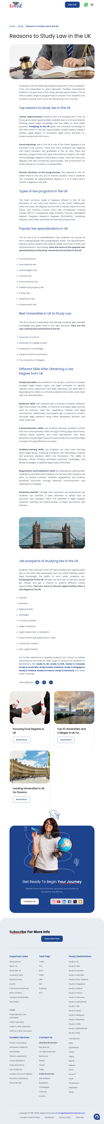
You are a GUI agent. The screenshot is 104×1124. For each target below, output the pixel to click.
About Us (13, 966)
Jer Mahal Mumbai (47, 1051)
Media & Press (16, 979)
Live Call (72, 4)
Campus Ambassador (19, 997)
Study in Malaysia (76, 1015)
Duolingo (43, 988)
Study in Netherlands (78, 1028)
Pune (71, 1069)
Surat (71, 1078)
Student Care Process (30, 1117)
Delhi (71, 1043)
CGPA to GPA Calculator (20, 1026)
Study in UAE (74, 1006)
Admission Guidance (19, 1047)
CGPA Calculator (17, 1022)
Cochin (42, 1096)
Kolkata (72, 1065)
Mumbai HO (44, 1047)
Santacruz (43, 1056)
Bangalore (43, 1083)
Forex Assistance (17, 1065)
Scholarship (15, 1051)
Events (12, 984)
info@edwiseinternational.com (71, 1113)
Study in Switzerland (77, 1001)
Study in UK (74, 961)
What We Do (15, 961)
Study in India (75, 1024)
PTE (40, 966)
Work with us (15, 970)
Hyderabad (73, 1047)
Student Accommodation (21, 1074)
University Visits (16, 975)
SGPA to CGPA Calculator (21, 1031)
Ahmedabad (44, 1078)
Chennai (43, 1091)
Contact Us (30, 901)
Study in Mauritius (76, 1019)
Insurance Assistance (19, 1078)
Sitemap (80, 1117)
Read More (21, 739)
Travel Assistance (17, 1060)
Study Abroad (15, 1083)
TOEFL (41, 961)
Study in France (75, 993)
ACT (41, 993)
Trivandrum (74, 1083)
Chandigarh (44, 1087)
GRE (40, 979)
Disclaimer (49, 1117)
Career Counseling (18, 1043)
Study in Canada (76, 970)
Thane (42, 1065)
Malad (41, 1060)
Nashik (71, 1061)
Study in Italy (74, 1033)
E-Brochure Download (19, 988)
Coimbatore (74, 1038)
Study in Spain (75, 1010)
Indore (71, 1052)
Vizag (71, 1092)
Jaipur (71, 1056)
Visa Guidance (16, 1069)
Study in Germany (77, 997)
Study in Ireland (75, 988)
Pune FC (72, 1074)
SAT (40, 984)
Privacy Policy (65, 1117)
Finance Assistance (18, 1056)
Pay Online (14, 1001)
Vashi (41, 1069)
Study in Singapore (77, 984)
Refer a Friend (16, 993)
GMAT (41, 975)
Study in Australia (76, 975)
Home (12, 26)
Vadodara (73, 1087)
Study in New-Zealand (78, 979)
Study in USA (74, 966)
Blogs (20, 26)
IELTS (41, 970)
